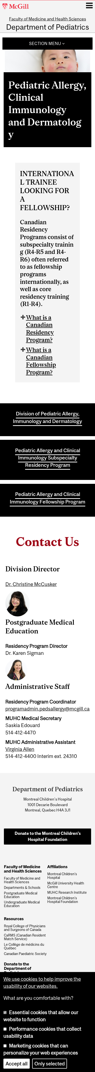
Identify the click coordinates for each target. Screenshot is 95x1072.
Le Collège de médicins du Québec (24, 946)
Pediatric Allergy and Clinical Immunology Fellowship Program (47, 497)
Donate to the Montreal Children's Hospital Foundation (48, 836)
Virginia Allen (19, 749)
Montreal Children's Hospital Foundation (62, 900)
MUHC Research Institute (67, 892)
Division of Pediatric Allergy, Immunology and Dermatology (47, 417)
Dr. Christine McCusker (31, 584)
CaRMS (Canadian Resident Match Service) (25, 937)
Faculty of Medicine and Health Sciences (47, 19)
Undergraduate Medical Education (22, 904)
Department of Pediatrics (47, 27)
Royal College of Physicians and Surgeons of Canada (25, 928)
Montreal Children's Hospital (62, 876)
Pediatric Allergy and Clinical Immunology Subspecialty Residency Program (47, 457)
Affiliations (57, 867)
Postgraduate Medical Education (20, 895)
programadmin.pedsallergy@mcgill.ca (47, 709)
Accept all (17, 1063)
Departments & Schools (22, 888)
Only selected (49, 1063)
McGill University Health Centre (65, 885)
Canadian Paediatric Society (25, 954)
